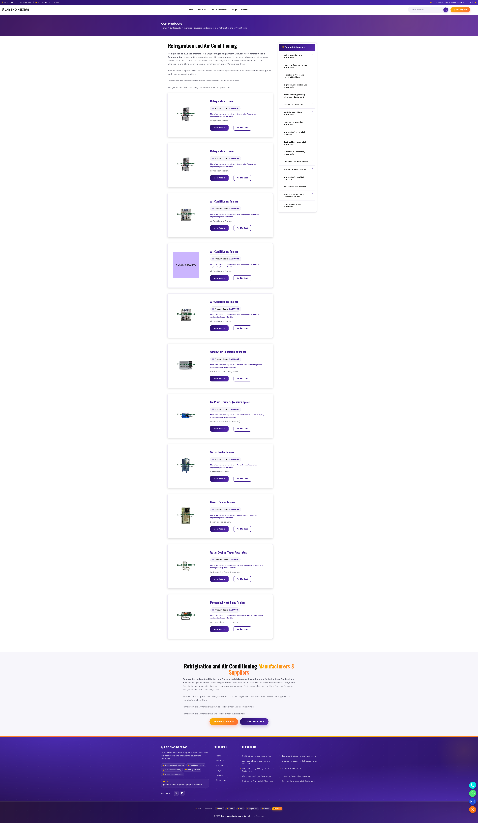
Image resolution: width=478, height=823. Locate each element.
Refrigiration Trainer (222, 101)
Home (190, 9)
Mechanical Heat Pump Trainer (228, 602)
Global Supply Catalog (173, 774)
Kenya (278, 809)
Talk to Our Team (256, 721)
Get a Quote (461, 9)
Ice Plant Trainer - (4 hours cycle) (230, 402)
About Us (202, 9)
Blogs (234, 9)
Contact (245, 9)
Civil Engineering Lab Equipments (256, 756)
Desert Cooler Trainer (222, 502)
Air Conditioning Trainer (224, 201)
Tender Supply (222, 780)
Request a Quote (222, 721)
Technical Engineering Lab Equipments (299, 756)
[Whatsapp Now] (472, 793)
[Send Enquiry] (472, 801)
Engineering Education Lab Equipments (200, 28)
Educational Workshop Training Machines (256, 762)
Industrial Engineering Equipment (296, 776)
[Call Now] (472, 785)
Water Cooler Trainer (222, 452)
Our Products (175, 28)
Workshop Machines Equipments (256, 776)
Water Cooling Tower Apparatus (228, 552)
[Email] (176, 793)
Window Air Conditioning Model (228, 352)
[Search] (445, 9)
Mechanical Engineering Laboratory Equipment (258, 769)
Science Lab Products (291, 768)
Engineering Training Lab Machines (257, 781)
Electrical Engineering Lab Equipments (299, 781)
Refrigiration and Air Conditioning (233, 28)
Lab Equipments (218, 9)
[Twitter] (475, 2)
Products (220, 765)
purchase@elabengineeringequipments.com (452, 2)
